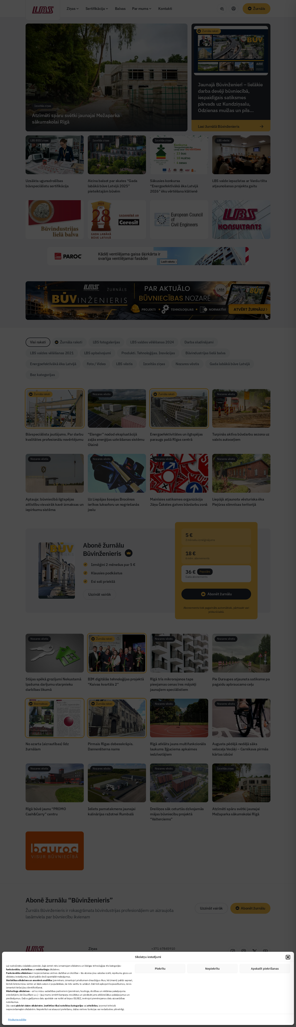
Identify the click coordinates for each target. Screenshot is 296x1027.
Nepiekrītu (212, 968)
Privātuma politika (17, 1019)
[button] (288, 957)
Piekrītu (160, 968)
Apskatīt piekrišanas (265, 968)
